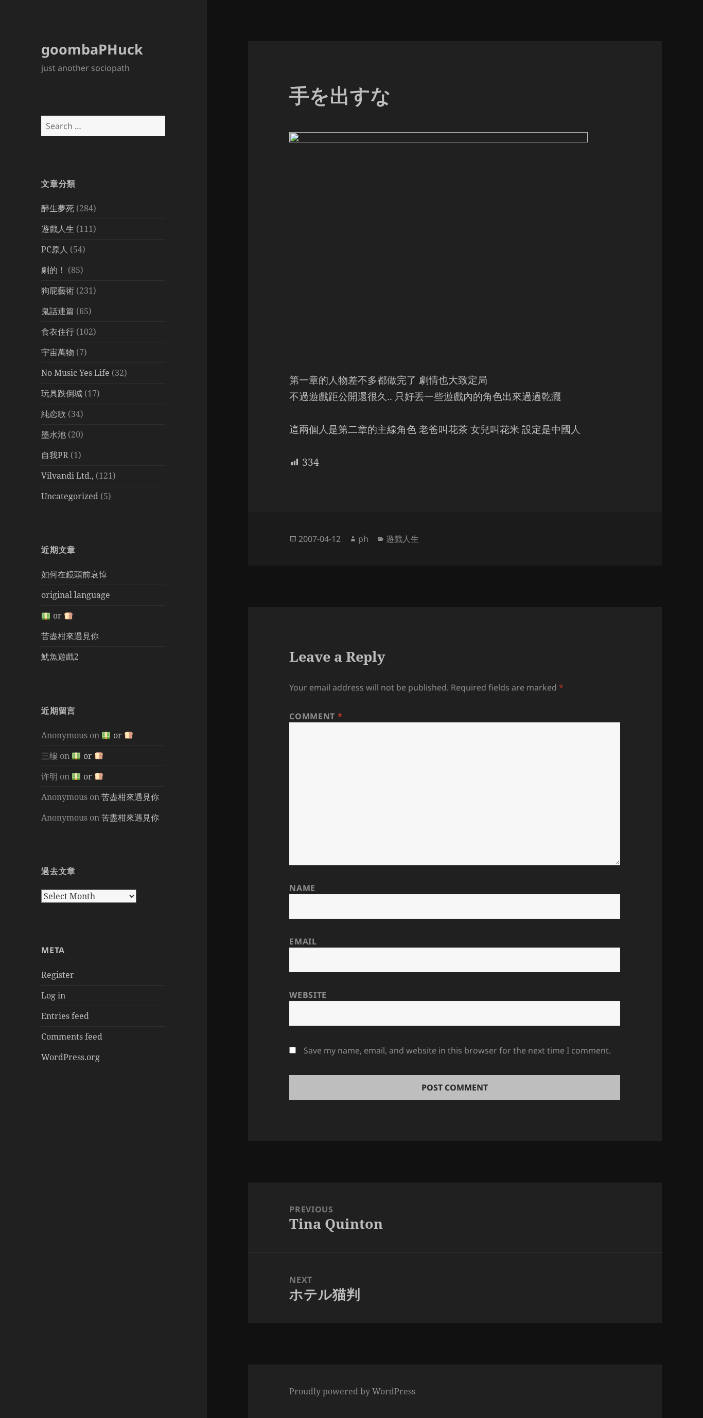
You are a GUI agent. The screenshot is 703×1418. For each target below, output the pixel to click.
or (57, 615)
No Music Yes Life (75, 372)
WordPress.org (70, 1057)
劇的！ (53, 270)
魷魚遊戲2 (60, 656)
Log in (53, 995)
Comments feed (71, 1036)
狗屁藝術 (57, 290)
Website (307, 995)
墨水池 (53, 434)
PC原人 (54, 249)
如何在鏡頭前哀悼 (74, 574)
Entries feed (65, 1016)
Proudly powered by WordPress (352, 1391)
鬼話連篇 (57, 311)
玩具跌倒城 (61, 393)
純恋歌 (53, 414)
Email (303, 941)
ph (363, 538)
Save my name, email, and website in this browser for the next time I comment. (457, 1050)
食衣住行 (57, 331)
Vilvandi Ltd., (67, 475)
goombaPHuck (92, 49)
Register (57, 974)
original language (75, 595)
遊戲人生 (57, 228)
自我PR (54, 455)
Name (302, 888)
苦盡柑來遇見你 (70, 636)
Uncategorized (69, 496)
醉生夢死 (57, 208)
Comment (315, 716)
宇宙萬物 (57, 352)
